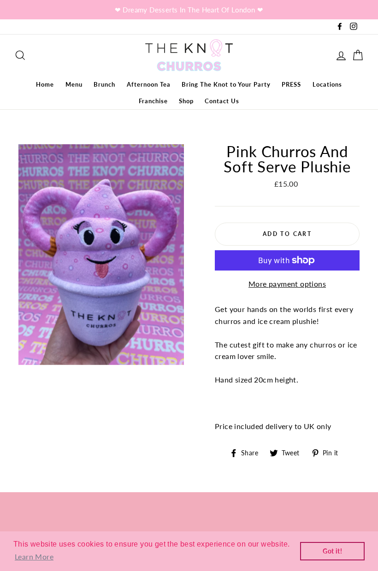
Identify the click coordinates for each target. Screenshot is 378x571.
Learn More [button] (34, 556)
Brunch (104, 84)
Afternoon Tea (149, 84)
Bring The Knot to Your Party (226, 84)
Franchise (153, 101)
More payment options (287, 283)
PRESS (291, 84)
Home (45, 84)
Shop (186, 101)
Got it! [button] (332, 551)
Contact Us (222, 101)
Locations (327, 84)
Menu (74, 84)
